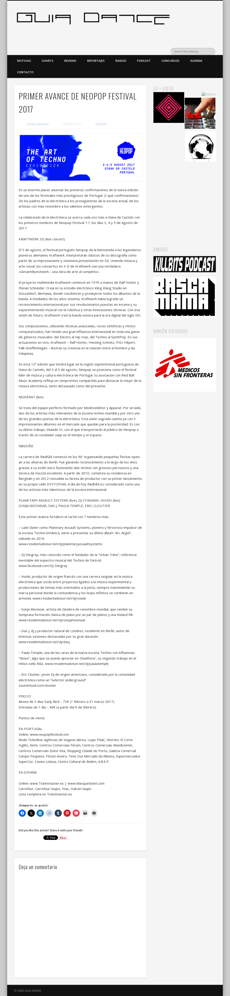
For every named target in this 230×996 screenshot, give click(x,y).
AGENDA (196, 61)
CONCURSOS (170, 61)
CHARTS (47, 61)
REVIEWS (70, 61)
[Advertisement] (184, 199)
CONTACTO (25, 72)
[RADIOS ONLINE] (200, 147)
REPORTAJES (96, 61)
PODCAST (144, 61)
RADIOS (120, 61)
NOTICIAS (24, 61)
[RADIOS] (209, 94)
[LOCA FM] (168, 108)
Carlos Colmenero (38, 124)
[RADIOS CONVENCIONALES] (200, 114)
